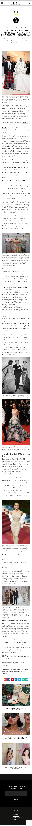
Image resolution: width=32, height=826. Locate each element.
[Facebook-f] (14, 810)
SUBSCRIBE (16, 800)
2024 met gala (11, 669)
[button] (2, 2)
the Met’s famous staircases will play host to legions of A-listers (15, 124)
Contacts (16, 816)
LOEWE (25, 335)
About (16, 814)
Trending (5, 673)
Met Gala (18, 118)
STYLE (16, 12)
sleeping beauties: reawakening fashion (16, 671)
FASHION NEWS (20, 669)
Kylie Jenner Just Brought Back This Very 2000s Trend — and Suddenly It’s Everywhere (16, 738)
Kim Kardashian (18, 488)
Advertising (16, 819)
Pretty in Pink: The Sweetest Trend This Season (16, 768)
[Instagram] (17, 810)
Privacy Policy (16, 817)
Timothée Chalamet (11, 576)
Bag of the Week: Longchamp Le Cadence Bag (16, 709)
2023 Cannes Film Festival (12, 331)
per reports (7, 292)
